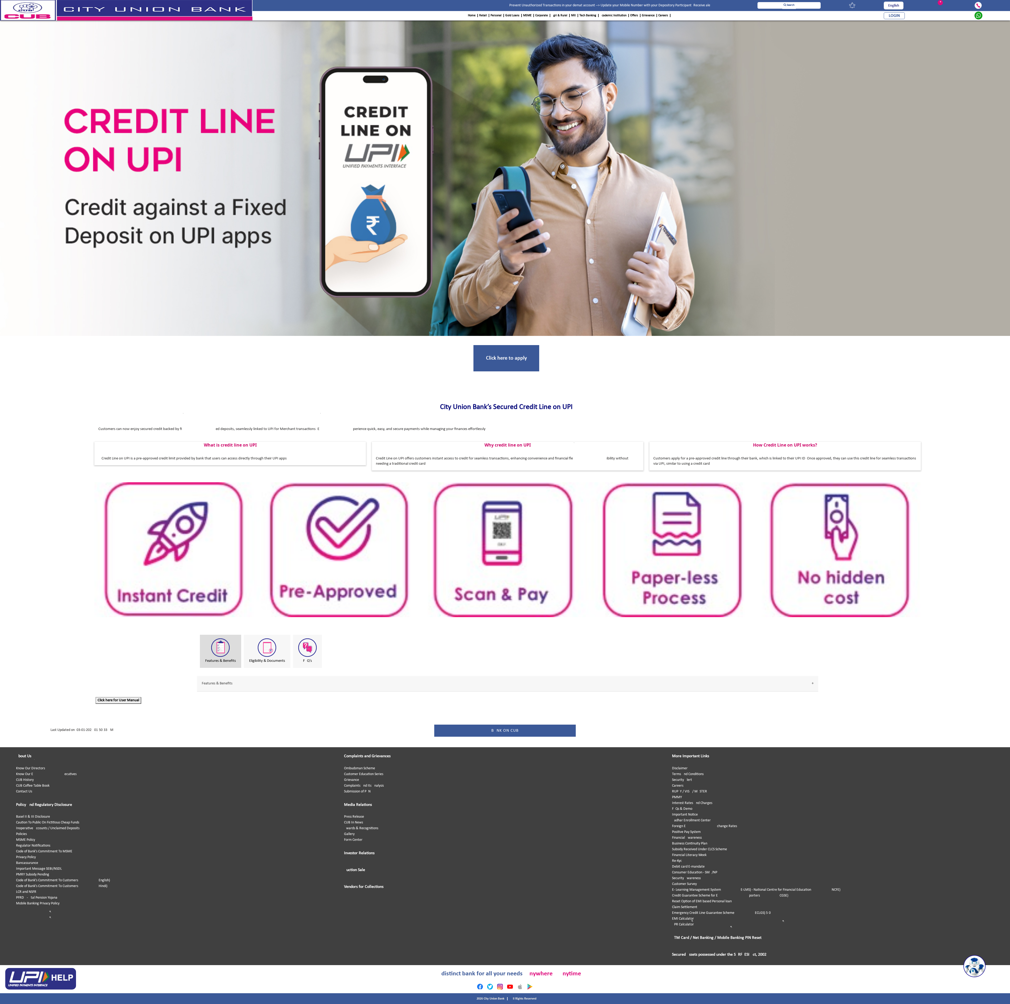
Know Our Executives (46, 774)
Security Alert (682, 780)
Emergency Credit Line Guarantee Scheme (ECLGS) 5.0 (721, 913)
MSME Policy (25, 840)
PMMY (677, 797)
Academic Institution (613, 15)
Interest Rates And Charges (692, 803)
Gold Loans (512, 15)
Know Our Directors (30, 768)
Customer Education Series (363, 774)
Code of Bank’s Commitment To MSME (44, 851)
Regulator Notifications (33, 846)
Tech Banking (587, 15)
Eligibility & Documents (267, 661)
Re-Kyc (677, 861)
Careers (663, 15)
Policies (21, 834)
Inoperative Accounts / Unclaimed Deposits (47, 828)
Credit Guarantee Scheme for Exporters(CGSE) (730, 896)
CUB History (25, 780)
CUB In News (353, 822)
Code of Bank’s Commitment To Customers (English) (63, 880)
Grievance (648, 15)
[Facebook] (480, 986)
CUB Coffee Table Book (32, 786)
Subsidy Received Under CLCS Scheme (699, 849)
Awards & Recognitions (361, 828)
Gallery (349, 834)
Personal (496, 15)
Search (790, 5)
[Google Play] (530, 986)
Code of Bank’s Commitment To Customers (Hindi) (61, 886)
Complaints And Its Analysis (364, 786)
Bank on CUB (505, 731)
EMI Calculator (683, 919)
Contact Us (24, 791)
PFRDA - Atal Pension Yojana (36, 898)
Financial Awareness (687, 838)
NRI (573, 15)
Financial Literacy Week (689, 855)
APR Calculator (683, 924)
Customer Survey (684, 884)
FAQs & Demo (682, 809)
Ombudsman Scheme (359, 768)
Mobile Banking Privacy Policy (37, 903)
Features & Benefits (220, 661)
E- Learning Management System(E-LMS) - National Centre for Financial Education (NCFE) (756, 890)
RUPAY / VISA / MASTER (689, 791)
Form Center (353, 840)
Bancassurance (27, 863)
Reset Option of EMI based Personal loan (702, 901)
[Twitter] (490, 986)
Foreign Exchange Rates (704, 826)
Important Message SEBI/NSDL (39, 869)
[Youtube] (510, 986)
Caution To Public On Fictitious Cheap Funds (47, 822)
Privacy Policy (26, 857)
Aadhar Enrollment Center (691, 820)
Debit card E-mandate (688, 867)
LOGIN (894, 16)
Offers (634, 15)
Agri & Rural (559, 15)
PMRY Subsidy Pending (32, 875)
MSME (527, 15)
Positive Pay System (686, 832)
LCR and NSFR (26, 892)
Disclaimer (680, 768)
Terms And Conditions (688, 774)
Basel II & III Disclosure (33, 817)
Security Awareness (686, 878)
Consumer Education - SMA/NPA (695, 872)
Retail (483, 15)
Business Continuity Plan (689, 844)
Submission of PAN (357, 791)
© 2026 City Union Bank (489, 998)
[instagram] (500, 986)
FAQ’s (307, 661)
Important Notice (685, 815)
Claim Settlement (684, 907)
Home (472, 15)
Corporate (541, 15)
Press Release (354, 817)
